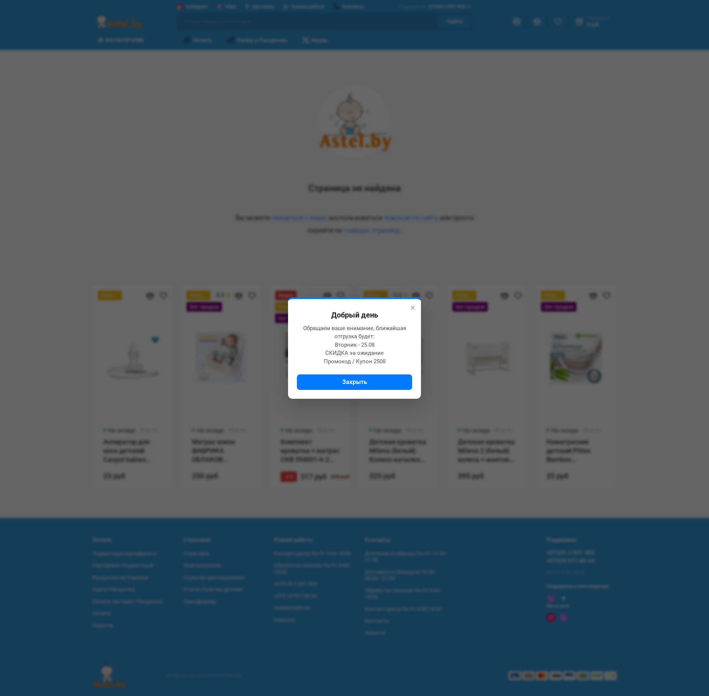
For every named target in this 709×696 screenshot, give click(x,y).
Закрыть (354, 381)
